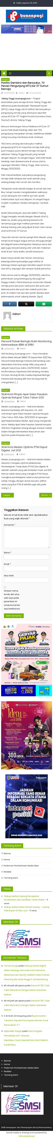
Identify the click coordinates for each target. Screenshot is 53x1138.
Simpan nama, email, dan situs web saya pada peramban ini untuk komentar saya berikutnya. (12, 599)
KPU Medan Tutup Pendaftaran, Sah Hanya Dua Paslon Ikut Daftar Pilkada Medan (47, 495)
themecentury (45, 1127)
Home (7, 859)
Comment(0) (35, 93)
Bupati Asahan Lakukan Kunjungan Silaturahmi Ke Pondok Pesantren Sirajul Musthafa (9, 495)
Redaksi (7, 871)
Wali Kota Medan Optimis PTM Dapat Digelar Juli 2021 (24, 448)
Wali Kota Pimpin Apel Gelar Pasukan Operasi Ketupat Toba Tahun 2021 (24, 396)
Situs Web (9, 575)
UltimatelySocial (26, 1136)
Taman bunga (11, 965)
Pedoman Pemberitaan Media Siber (21, 865)
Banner (7, 853)
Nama (7, 552)
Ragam (5, 79)
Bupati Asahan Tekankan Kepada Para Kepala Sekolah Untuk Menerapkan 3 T (26, 1020)
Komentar (9, 524)
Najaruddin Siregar (13, 1031)
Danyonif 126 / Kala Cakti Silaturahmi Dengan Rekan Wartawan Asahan (27, 990)
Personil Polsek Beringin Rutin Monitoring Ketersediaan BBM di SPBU (26, 343)
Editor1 (21, 93)
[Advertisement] (26, 50)
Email (7, 564)
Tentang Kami (11, 877)
